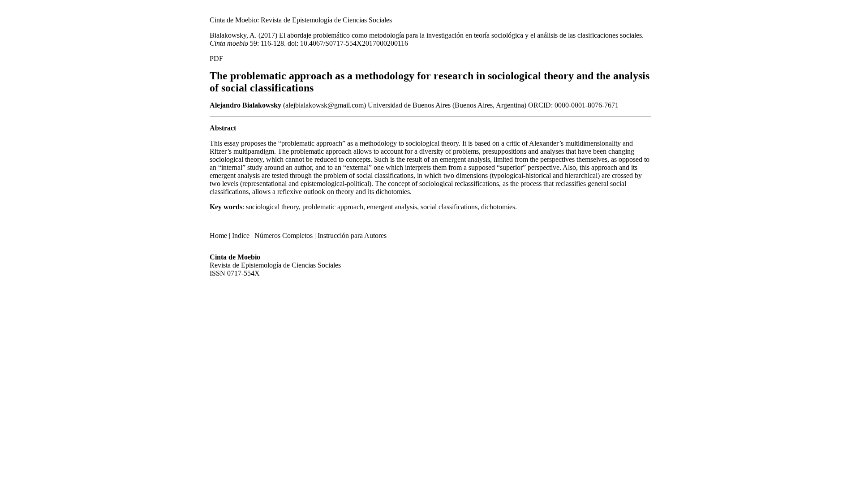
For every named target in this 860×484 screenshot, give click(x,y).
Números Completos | (285, 235)
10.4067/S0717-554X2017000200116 (354, 43)
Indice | (242, 235)
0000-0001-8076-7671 (587, 105)
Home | (220, 235)
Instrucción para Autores (352, 235)
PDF (216, 58)
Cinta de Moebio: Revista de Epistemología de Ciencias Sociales (301, 20)
